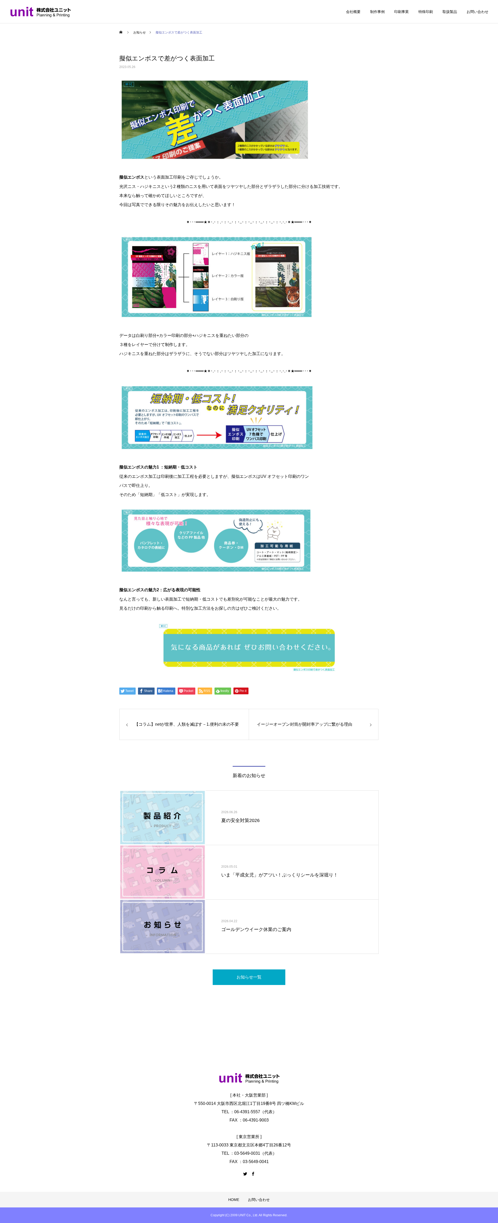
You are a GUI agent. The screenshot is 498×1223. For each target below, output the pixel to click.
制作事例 (377, 12)
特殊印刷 (425, 12)
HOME (233, 1200)
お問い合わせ (477, 12)
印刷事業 (401, 12)
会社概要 (353, 12)
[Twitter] (245, 1173)
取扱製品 (449, 12)
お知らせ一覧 (249, 977)
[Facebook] (252, 1173)
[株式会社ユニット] (40, 11)
